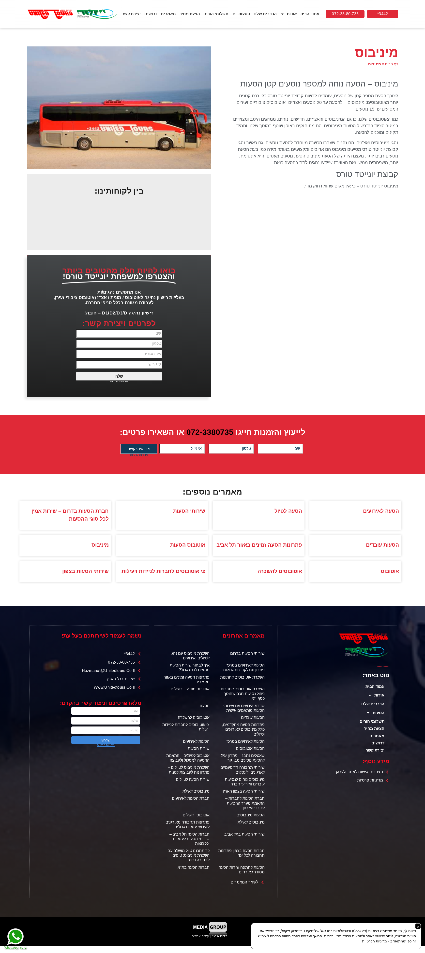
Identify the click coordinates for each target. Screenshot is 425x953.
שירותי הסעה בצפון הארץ (244, 791)
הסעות (244, 14)
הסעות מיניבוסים (251, 815)
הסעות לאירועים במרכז (246, 741)
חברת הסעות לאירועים (191, 798)
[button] (382, 14)
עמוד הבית (309, 14)
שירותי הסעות (189, 511)
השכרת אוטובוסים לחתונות (242, 677)
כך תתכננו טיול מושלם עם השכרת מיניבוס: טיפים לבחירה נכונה (188, 855)
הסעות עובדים (382, 545)
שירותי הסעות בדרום (247, 653)
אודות (292, 14)
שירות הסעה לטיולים (193, 779)
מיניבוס (100, 545)
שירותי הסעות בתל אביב (244, 834)
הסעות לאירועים (196, 741)
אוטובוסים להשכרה (280, 571)
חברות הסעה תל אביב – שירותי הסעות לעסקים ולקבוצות (189, 839)
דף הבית (391, 64)
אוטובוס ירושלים (196, 815)
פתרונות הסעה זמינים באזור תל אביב (259, 545)
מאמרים (168, 14)
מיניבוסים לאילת (196, 791)
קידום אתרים (200, 936)
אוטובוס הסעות (187, 545)
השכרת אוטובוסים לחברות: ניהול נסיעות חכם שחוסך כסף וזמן (242, 693)
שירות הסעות (199, 748)
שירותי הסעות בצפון (85, 571)
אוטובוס (390, 571)
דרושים (150, 14)
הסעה (205, 706)
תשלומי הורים (215, 14)
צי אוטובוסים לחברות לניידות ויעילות (163, 571)
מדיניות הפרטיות (374, 941)
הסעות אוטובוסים (250, 748)
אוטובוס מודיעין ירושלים (190, 689)
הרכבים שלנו (265, 14)
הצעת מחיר (190, 14)
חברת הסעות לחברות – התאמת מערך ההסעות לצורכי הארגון (245, 803)
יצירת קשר (131, 14)
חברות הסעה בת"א (194, 867)
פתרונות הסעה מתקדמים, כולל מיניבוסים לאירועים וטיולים (243, 729)
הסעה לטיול (288, 511)
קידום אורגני (220, 936)
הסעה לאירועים (381, 511)
